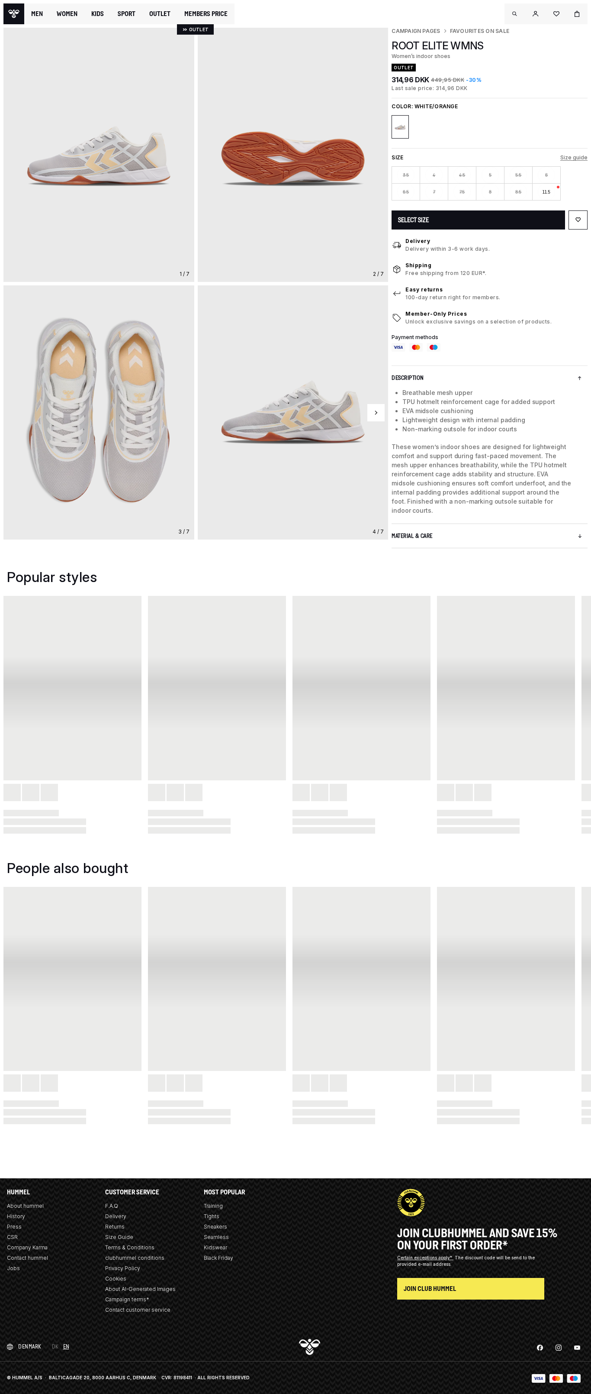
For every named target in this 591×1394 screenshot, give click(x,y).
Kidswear (215, 1247)
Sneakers (215, 1226)
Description (408, 378)
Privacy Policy (122, 1268)
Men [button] (37, 13)
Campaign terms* (127, 1299)
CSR (12, 1237)
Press (14, 1226)
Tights (211, 1216)
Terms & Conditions (129, 1247)
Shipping (418, 265)
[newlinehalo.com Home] (13, 13)
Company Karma (27, 1247)
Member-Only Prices (436, 313)
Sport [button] (126, 13)
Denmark (30, 1346)
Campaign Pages (416, 31)
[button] (514, 13)
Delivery (417, 241)
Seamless (216, 1237)
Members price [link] (206, 13)
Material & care (412, 536)
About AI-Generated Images (140, 1289)
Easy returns (424, 289)
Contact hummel (27, 1258)
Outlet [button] (159, 13)
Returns (115, 1226)
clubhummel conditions (134, 1258)
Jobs (13, 1268)
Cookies (115, 1278)
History (16, 1216)
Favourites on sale (479, 31)
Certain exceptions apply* (425, 1257)
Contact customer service (137, 1310)
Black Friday (218, 1258)
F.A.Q (111, 1206)
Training (213, 1206)
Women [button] (67, 13)
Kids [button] (97, 13)
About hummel (25, 1206)
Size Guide (119, 1237)
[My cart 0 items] (577, 13)
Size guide (574, 157)
